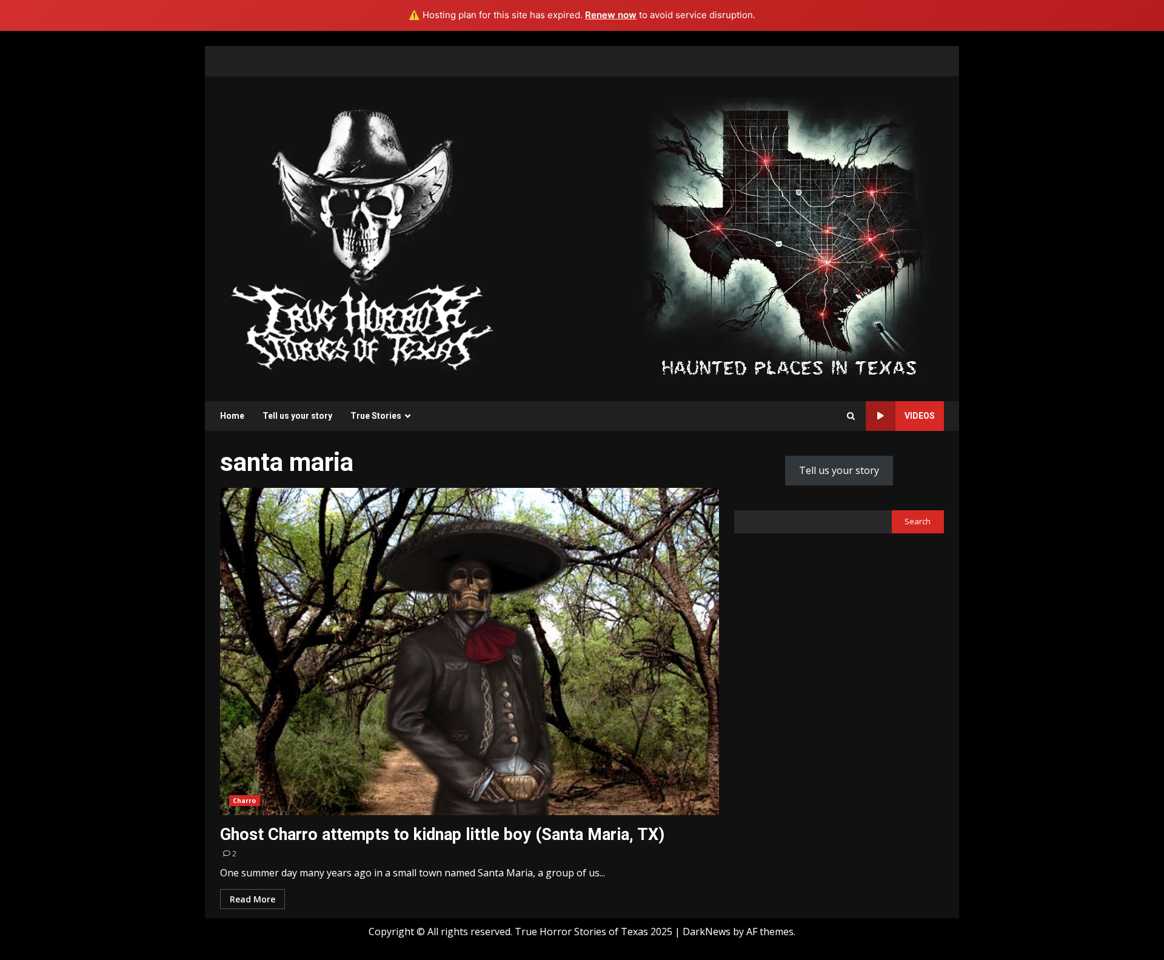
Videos (920, 416)
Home (232, 416)
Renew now (611, 15)
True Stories (375, 416)
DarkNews (707, 931)
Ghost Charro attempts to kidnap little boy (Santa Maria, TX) (469, 651)
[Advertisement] (789, 237)
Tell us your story (297, 416)
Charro (244, 800)
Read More (252, 899)
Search (918, 521)
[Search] (851, 416)
